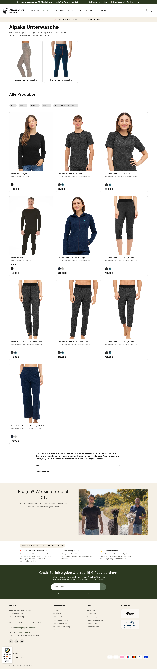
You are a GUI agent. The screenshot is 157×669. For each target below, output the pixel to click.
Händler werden (93, 627)
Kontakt (56, 610)
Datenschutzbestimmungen (81, 593)
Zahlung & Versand (60, 617)
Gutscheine (91, 614)
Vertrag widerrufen (60, 623)
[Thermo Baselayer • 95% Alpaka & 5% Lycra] (31, 141)
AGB (54, 630)
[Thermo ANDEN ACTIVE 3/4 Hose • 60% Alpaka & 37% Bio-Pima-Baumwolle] (126, 225)
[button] (141, 11)
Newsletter (91, 610)
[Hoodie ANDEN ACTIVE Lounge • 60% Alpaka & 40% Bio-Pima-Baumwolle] (78, 225)
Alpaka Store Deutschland (23, 665)
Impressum (57, 614)
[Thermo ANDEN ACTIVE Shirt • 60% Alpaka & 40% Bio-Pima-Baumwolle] (78, 141)
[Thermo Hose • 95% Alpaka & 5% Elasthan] (31, 225)
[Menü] (11, 648)
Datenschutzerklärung (61, 627)
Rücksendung (92, 617)
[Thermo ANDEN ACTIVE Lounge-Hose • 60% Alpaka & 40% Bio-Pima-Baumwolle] (31, 393)
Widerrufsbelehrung (60, 620)
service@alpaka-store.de (25, 628)
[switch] (7, 661)
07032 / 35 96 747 (24, 632)
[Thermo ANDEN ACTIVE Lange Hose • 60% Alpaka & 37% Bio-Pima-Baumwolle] (31, 309)
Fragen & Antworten (95, 620)
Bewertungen (92, 623)
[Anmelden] (103, 586)
